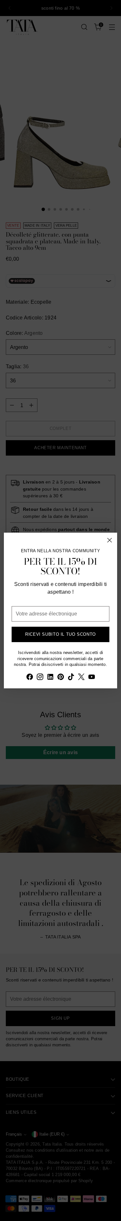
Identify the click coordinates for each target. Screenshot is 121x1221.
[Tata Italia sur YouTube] (92, 678)
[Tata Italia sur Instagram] (40, 678)
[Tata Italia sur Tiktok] (71, 678)
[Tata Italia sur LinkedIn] (50, 678)
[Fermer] (110, 540)
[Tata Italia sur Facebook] (30, 678)
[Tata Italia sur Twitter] (81, 678)
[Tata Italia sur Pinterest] (61, 678)
